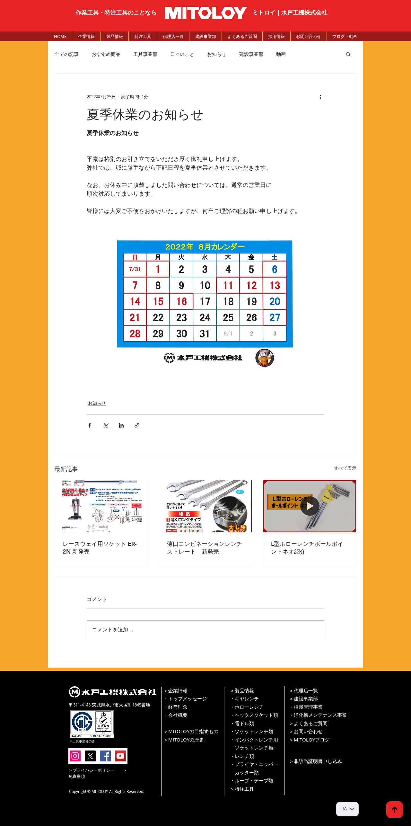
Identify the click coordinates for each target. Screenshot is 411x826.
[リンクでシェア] (137, 425)
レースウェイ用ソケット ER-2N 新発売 (100, 547)
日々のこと (182, 54)
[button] (348, 54)
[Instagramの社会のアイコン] (75, 756)
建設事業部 (251, 54)
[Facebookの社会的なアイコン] (105, 756)
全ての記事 (67, 54)
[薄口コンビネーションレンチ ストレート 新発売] (205, 506)
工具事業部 (145, 54)
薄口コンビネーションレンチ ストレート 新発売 (205, 547)
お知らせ (216, 54)
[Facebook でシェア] (90, 425)
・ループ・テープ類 (251, 780)
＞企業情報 (175, 690)
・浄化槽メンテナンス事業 (318, 715)
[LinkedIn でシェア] (121, 425)
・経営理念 (175, 707)
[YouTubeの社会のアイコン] (120, 756)
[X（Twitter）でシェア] (105, 425)
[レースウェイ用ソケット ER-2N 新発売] (101, 506)
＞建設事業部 (303, 698)
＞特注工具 (242, 789)
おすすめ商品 (106, 54)
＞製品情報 (242, 690)
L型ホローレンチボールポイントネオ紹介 (307, 547)
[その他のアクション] (320, 97)
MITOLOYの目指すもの (193, 731)
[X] (90, 756)
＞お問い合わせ (306, 731)
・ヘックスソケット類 (254, 715)
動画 (281, 54)
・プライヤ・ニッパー (254, 764)
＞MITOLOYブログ (309, 739)
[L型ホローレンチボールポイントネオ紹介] (309, 506)
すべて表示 (345, 468)
